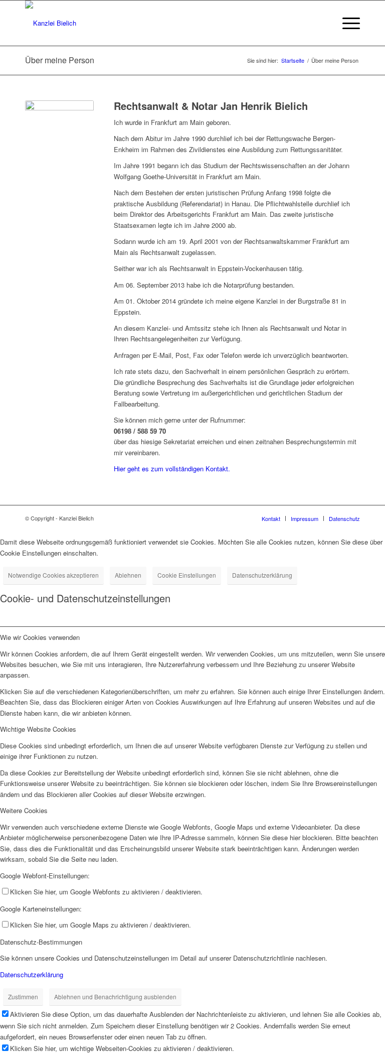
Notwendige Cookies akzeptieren (53, 575)
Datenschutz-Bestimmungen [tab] (41, 942)
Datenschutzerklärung (262, 575)
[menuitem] (346, 23)
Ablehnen (128, 575)
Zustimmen (23, 996)
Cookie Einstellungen (186, 575)
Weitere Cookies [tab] (24, 810)
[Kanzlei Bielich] (50, 23)
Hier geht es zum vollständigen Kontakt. (172, 468)
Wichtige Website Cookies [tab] (38, 729)
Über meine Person (59, 60)
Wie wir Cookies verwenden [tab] (40, 637)
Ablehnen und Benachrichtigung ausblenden (115, 996)
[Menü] (346, 23)
